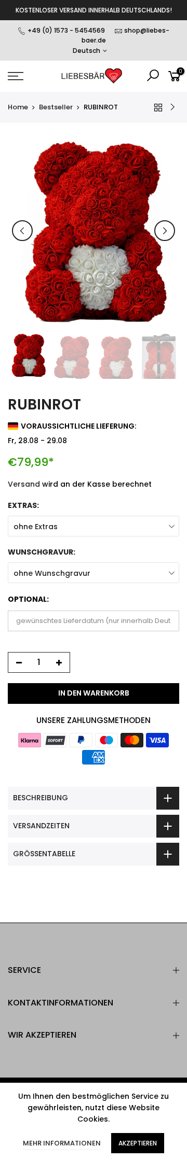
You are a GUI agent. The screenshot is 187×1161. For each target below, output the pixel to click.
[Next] (164, 230)
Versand (24, 484)
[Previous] (22, 230)
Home (18, 107)
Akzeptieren (137, 1143)
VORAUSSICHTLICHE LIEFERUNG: (79, 426)
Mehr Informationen (62, 1143)
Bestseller (56, 107)
